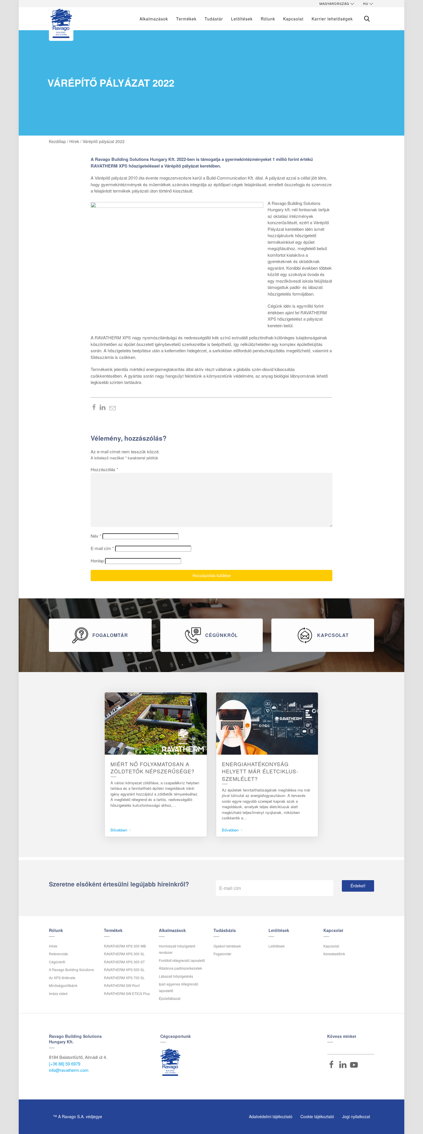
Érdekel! (357, 885)
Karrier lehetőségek (332, 19)
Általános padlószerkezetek (180, 968)
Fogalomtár (222, 953)
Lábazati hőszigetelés (176, 976)
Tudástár (214, 19)
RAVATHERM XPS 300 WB (125, 945)
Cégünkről (57, 961)
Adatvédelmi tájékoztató (270, 1116)
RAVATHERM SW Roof (122, 985)
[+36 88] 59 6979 (64, 1064)
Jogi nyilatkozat (356, 1116)
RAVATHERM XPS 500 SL (124, 969)
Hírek (53, 945)
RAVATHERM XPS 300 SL (124, 953)
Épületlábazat (169, 998)
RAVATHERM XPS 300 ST (124, 961)
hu (365, 3)
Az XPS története (62, 977)
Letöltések (242, 19)
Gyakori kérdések (227, 945)
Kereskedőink (334, 953)
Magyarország (334, 3)
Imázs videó (58, 993)
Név (96, 536)
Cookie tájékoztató (317, 1116)
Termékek (186, 19)
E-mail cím (102, 548)
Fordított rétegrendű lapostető (182, 960)
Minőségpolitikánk (63, 985)
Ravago (170, 1062)
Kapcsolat (331, 945)
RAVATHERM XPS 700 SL (124, 977)
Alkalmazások (154, 19)
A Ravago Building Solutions (71, 969)
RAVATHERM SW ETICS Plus (127, 993)
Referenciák (58, 953)
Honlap (97, 561)
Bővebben (119, 830)
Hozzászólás (104, 469)
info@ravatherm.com (69, 1070)
